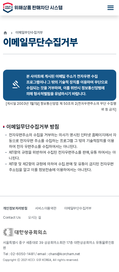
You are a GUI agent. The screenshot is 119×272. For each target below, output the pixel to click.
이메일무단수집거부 (78, 208)
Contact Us (11, 217)
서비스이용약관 (45, 208)
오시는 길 (34, 217)
